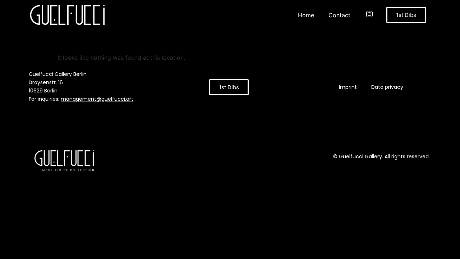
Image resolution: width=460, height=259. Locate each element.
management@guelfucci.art (97, 99)
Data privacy (387, 87)
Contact (339, 15)
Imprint (348, 87)
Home (306, 15)
